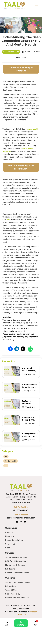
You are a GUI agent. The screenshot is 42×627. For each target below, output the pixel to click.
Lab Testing (10, 569)
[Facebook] (17, 521)
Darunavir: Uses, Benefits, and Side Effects (29, 387)
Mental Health (13, 52)
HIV (4, 52)
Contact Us (10, 544)
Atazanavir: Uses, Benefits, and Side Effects (29, 371)
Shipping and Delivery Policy (17, 582)
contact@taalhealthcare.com (21, 518)
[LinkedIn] (21, 521)
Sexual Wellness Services (16, 557)
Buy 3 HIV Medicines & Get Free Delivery (21, 167)
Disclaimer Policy (12, 594)
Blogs (7, 548)
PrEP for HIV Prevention (15, 561)
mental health (32, 129)
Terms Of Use (11, 590)
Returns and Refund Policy (17, 598)
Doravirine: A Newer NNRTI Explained (28, 420)
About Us (9, 532)
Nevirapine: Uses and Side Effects (30, 435)
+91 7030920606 (21, 510)
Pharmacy (9, 536)
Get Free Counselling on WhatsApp (21, 69)
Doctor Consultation (14, 540)
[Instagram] (25, 521)
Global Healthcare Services (17, 573)
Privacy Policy (11, 586)
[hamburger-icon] (36, 5)
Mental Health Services (15, 565)
